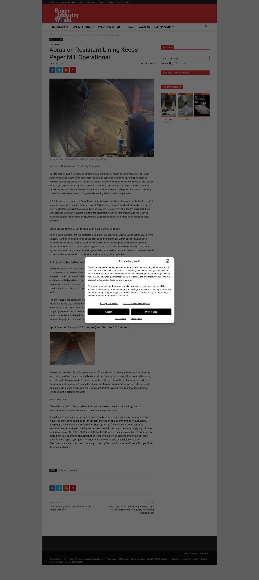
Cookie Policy (120, 319)
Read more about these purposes (136, 304)
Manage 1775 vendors (109, 304)
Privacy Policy (136, 319)
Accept (108, 311)
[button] (167, 261)
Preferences (151, 311)
